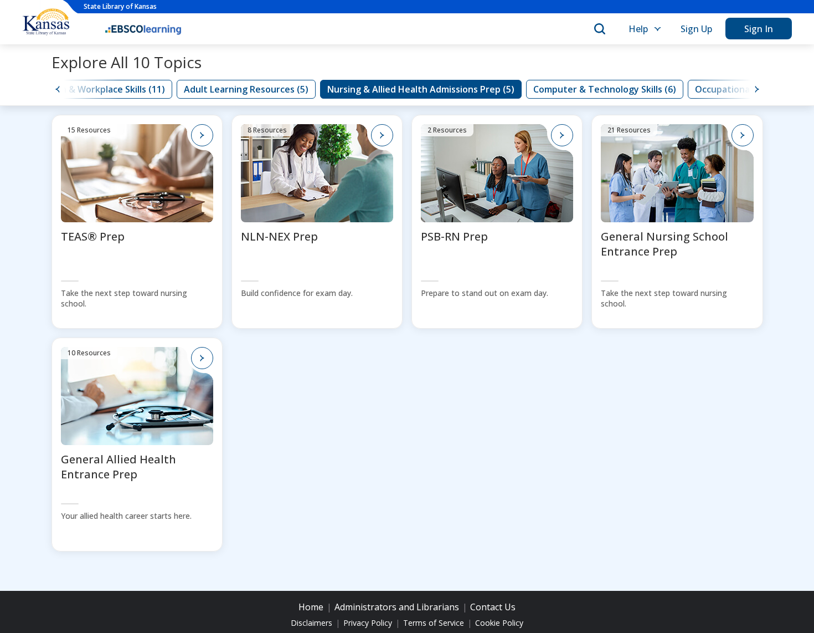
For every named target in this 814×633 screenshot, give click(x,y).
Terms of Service (433, 623)
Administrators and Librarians (396, 607)
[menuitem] (643, 28)
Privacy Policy (367, 623)
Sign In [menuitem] (758, 29)
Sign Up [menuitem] (696, 29)
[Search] (600, 29)
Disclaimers (311, 623)
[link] (93, 89)
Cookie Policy (499, 623)
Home (310, 607)
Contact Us (493, 607)
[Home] (143, 29)
